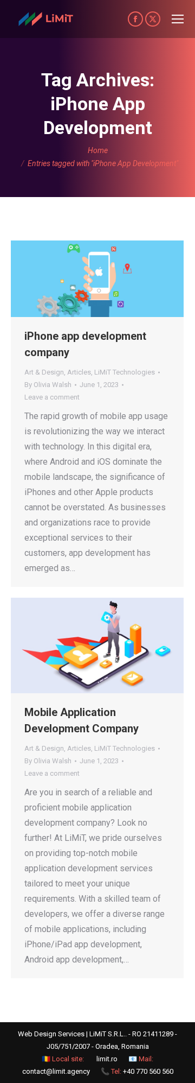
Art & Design (44, 372)
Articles (79, 372)
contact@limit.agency (56, 1071)
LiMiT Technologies (124, 372)
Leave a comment (52, 397)
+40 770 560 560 (148, 1071)
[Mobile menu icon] (177, 19)
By (48, 385)
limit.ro (107, 1059)
